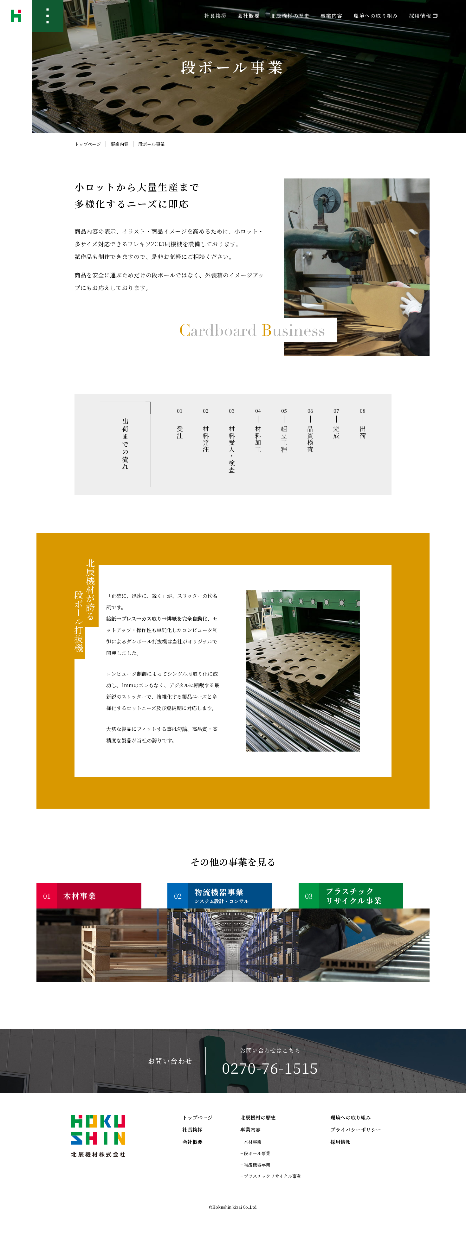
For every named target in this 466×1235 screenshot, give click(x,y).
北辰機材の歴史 (289, 16)
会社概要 (248, 16)
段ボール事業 (257, 1153)
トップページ (87, 144)
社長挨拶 (215, 16)
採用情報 (420, 16)
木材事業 (253, 1141)
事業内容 (119, 144)
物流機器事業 (257, 1164)
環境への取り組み (375, 16)
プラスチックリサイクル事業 (272, 1176)
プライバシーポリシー (355, 1130)
